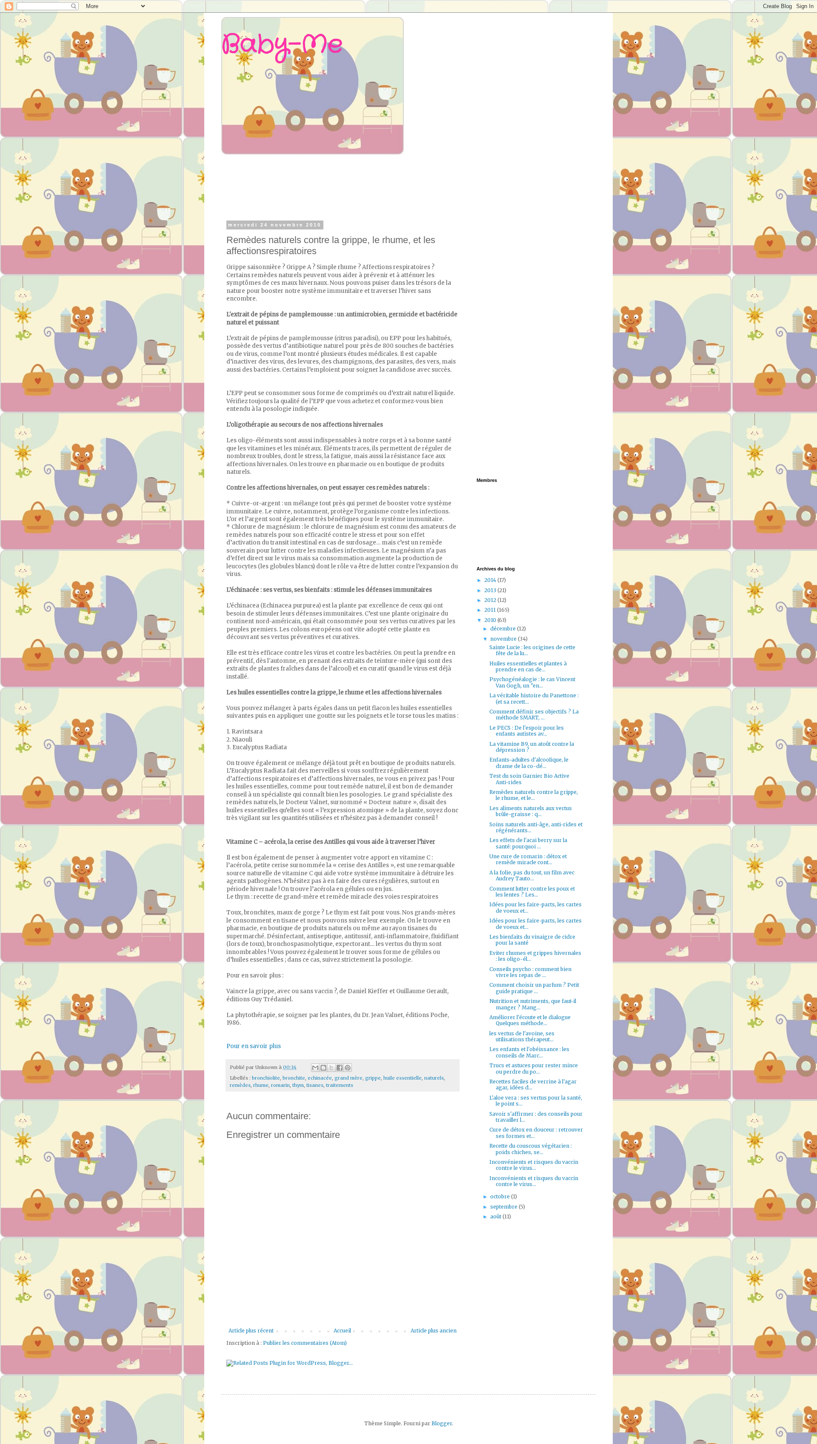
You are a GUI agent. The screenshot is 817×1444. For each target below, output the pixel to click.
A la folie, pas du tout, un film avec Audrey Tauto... (531, 875)
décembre (503, 628)
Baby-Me (282, 44)
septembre (504, 1206)
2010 (490, 620)
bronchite (294, 1078)
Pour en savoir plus (253, 1046)
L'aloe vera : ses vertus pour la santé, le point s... (535, 1100)
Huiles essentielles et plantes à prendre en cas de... (528, 666)
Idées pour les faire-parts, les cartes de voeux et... (535, 907)
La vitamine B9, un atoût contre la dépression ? (531, 747)
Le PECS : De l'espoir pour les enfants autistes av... (526, 731)
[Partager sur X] (331, 1067)
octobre (500, 1196)
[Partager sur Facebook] (339, 1067)
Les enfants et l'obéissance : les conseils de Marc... (529, 1052)
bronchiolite (266, 1078)
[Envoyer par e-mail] (315, 1067)
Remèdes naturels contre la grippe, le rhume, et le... (533, 795)
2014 (490, 580)
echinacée (320, 1078)
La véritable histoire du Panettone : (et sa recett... (534, 698)
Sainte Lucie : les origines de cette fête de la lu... (532, 650)
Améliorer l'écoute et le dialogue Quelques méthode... (530, 1020)
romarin (280, 1085)
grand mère (348, 1078)
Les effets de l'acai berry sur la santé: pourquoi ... (528, 843)
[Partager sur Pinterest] (347, 1067)
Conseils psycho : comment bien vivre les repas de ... (530, 972)
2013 (490, 590)
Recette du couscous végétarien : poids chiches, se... (530, 1149)
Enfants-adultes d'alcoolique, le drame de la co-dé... (528, 762)
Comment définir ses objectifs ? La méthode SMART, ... (534, 714)
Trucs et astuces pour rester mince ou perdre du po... (533, 1068)
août (496, 1216)
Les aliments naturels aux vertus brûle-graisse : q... (530, 811)
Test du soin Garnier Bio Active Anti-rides (529, 779)
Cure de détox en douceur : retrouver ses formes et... (536, 1132)
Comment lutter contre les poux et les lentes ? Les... (532, 891)
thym (298, 1085)
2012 (490, 600)
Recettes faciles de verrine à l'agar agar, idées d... (533, 1084)
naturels (434, 1078)
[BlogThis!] (323, 1067)
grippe (373, 1078)
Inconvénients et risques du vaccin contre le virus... (533, 1165)
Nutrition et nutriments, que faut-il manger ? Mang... (532, 1004)
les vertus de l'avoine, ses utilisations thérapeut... (521, 1036)
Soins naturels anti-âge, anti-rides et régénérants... (536, 827)
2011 (490, 610)
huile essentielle (402, 1078)
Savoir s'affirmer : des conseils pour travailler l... (536, 1117)
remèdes (240, 1085)
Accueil (342, 1330)
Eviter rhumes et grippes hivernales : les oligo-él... (535, 956)
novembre (504, 639)
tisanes (314, 1085)
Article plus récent (251, 1330)
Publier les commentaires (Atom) (305, 1343)
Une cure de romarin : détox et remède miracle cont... (528, 859)
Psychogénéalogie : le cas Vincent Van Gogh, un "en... (532, 682)
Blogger (441, 1423)
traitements (339, 1085)
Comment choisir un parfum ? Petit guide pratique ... (534, 988)
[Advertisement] (389, 186)
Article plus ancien (434, 1330)
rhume (261, 1085)
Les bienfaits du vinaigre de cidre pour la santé (532, 940)
